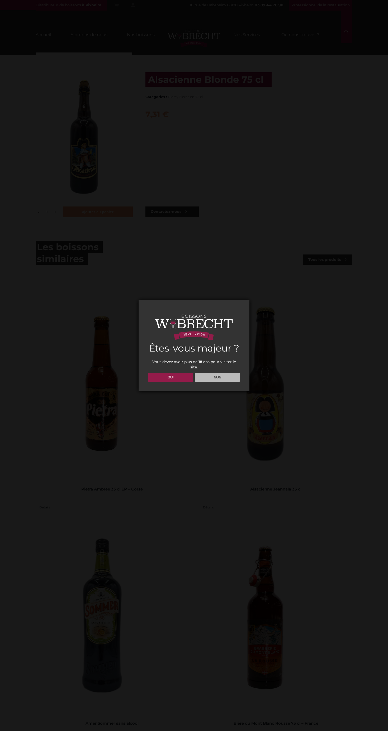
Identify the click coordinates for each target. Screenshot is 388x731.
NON (217, 377)
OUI (171, 377)
